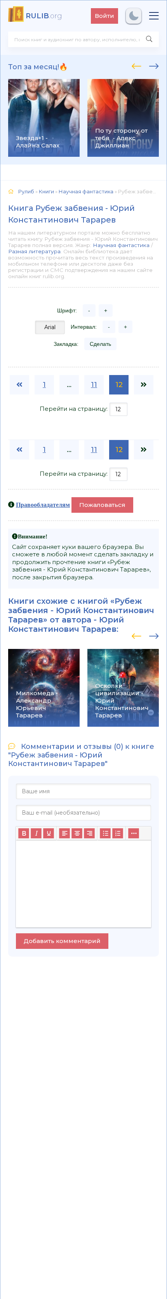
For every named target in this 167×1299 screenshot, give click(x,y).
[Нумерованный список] (117, 833)
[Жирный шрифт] (23, 833)
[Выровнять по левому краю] (64, 833)
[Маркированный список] (105, 833)
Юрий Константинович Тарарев (66, 624)
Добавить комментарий (62, 941)
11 (94, 384)
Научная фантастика (121, 245)
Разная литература (34, 251)
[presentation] (136, 65)
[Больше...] (133, 833)
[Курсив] (36, 833)
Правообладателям (43, 504)
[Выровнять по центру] (76, 833)
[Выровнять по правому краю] (89, 833)
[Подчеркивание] (48, 833)
